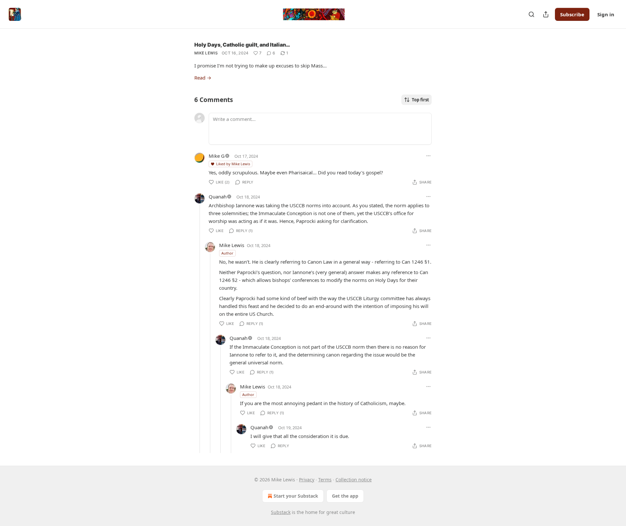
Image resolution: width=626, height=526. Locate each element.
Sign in (605, 14)
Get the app (345, 496)
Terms (325, 479)
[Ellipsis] (428, 156)
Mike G (217, 156)
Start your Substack (296, 496)
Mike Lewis (206, 53)
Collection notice (353, 479)
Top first (420, 100)
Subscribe (572, 14)
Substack (281, 512)
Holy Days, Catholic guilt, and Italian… (242, 44)
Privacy (306, 479)
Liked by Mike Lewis (233, 163)
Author (227, 253)
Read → (202, 77)
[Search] (531, 14)
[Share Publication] (545, 14)
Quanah (218, 196)
